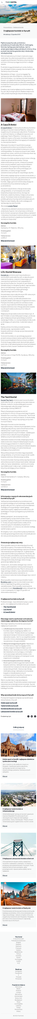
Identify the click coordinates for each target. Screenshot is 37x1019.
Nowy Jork (18, 998)
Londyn (18, 992)
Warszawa (18, 987)
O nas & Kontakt (18, 939)
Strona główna (7, 27)
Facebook (18, 973)
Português (18, 959)
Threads (18, 977)
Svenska (18, 956)
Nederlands (18, 952)
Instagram (18, 971)
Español (18, 944)
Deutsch (18, 946)
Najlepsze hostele (18, 27)
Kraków (18, 990)
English (18, 942)
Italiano (18, 950)
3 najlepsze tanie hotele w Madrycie (17, 908)
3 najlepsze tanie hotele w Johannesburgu (13, 810)
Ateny (18, 1011)
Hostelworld (17, 588)
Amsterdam (18, 996)
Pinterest (18, 979)
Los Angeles (19, 1004)
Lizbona (18, 1006)
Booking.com (6, 582)
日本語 (18, 961)
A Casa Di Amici (6, 128)
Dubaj (18, 1007)
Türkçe (18, 954)
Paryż (18, 1002)
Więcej (5, 776)
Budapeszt (18, 1000)
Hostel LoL (5, 275)
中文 (18, 963)
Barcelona (18, 994)
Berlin (18, 989)
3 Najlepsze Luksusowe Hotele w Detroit (18, 858)
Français (18, 948)
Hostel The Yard (6, 400)
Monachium (18, 1009)
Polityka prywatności (18, 941)
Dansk (19, 957)
